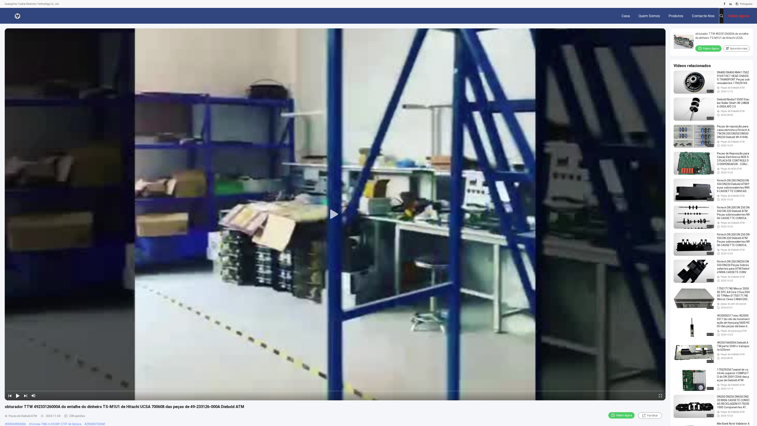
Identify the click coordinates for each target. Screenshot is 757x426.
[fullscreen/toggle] (660, 396)
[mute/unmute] (33, 396)
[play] (335, 214)
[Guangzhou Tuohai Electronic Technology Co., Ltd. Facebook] (724, 4)
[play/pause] (18, 396)
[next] (26, 396)
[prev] (10, 396)
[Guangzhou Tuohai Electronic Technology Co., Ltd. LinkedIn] (730, 4)
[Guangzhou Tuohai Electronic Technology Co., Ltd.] (17, 15)
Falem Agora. (624, 415)
